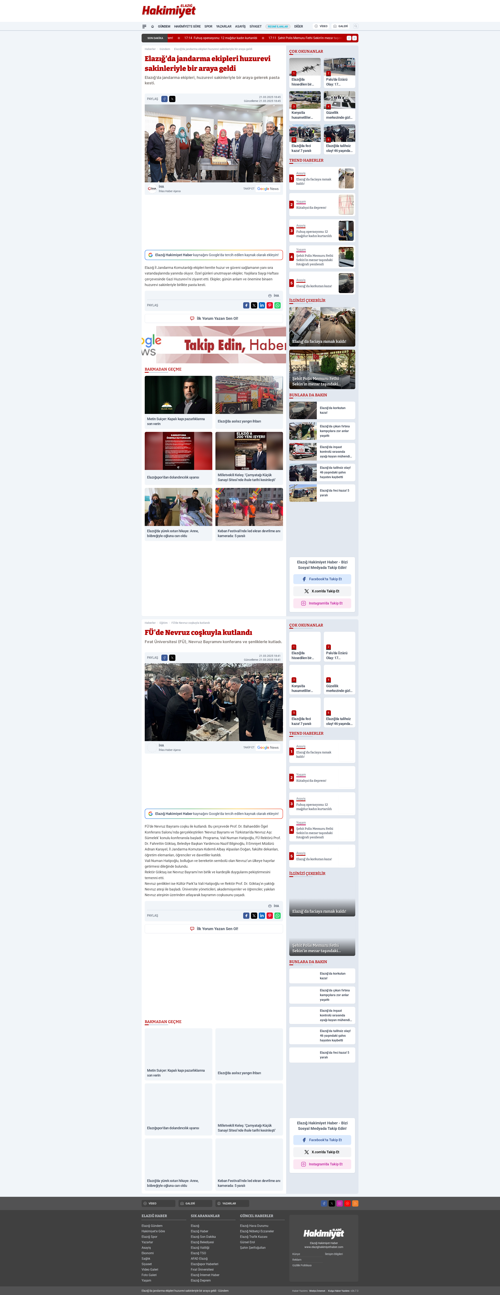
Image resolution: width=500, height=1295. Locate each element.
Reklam (296, 1259)
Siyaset (256, 26)
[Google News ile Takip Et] (268, 189)
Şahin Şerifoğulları (253, 1248)
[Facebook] (324, 1203)
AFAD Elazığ (199, 1258)
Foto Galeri (149, 1275)
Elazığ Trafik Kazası (253, 1237)
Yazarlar (223, 26)
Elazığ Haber (199, 1231)
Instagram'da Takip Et (326, 603)
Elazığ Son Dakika (203, 1237)
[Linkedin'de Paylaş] (262, 305)
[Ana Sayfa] (152, 26)
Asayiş (240, 26)
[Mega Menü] (144, 26)
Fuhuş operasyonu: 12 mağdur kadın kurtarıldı (207, 38)
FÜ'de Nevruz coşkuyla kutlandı (190, 622)
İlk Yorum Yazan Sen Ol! (217, 318)
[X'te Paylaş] (172, 99)
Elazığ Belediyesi (202, 1242)
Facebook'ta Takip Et (325, 579)
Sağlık (146, 1258)
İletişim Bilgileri (334, 1254)
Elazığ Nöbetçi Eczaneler (257, 1231)
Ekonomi (148, 1253)
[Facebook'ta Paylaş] (164, 99)
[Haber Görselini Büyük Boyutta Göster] (214, 143)
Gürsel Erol (247, 1242)
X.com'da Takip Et (325, 591)
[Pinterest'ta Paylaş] (270, 305)
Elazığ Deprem (201, 1280)
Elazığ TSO (198, 1253)
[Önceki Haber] (349, 38)
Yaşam (146, 1280)
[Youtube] (347, 1203)
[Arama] (355, 26)
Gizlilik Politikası (302, 1265)
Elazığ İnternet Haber (205, 1275)
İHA (170, 189)
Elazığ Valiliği (200, 1248)
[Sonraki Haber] (354, 38)
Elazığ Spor (149, 1237)
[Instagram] (340, 1203)
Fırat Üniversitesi (202, 1269)
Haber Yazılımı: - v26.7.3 (325, 1291)
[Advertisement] (214, 222)
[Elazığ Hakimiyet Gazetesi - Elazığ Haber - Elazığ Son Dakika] (323, 1234)
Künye (296, 1254)
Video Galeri (150, 1269)
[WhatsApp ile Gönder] (277, 305)
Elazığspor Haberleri (204, 1264)
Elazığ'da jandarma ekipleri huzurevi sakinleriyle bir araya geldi (213, 49)
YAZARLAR (229, 1203)
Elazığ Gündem (152, 1226)
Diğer (298, 26)
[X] (332, 1203)
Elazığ (195, 1226)
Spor (208, 26)
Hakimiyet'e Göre (187, 26)
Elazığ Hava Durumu (254, 1226)
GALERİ (343, 26)
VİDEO (324, 26)
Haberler (150, 49)
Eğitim (164, 622)
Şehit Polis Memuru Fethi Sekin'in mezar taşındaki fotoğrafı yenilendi (307, 38)
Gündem (164, 26)
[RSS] (355, 1203)
